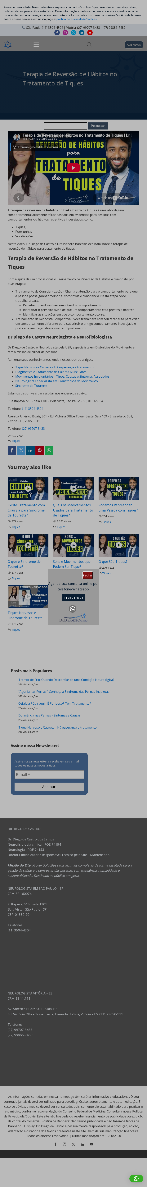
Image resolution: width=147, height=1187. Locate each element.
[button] (136, 1178)
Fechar (87, 575)
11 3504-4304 (73, 597)
